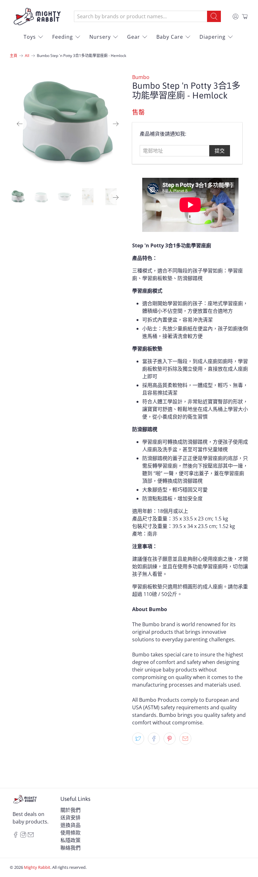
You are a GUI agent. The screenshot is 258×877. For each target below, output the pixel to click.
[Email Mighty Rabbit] (31, 835)
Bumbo (140, 77)
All (27, 56)
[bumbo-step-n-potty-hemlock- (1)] (68, 124)
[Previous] (20, 124)
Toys (30, 36)
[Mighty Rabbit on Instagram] (23, 835)
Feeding (62, 36)
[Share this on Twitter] (138, 739)
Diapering (212, 36)
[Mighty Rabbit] (37, 16)
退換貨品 (70, 825)
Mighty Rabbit (37, 867)
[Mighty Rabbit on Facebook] (16, 835)
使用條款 (70, 832)
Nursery (100, 36)
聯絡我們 (70, 847)
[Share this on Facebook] (154, 739)
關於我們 (70, 810)
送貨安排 (70, 817)
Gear (133, 36)
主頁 (13, 56)
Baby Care (169, 36)
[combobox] (141, 16)
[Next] (116, 124)
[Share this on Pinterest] (170, 739)
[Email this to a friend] (185, 739)
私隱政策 (70, 840)
